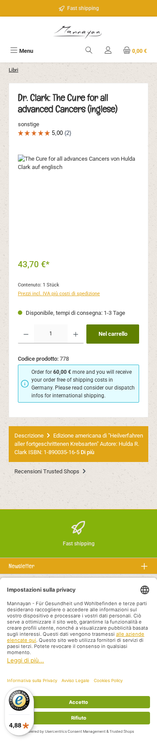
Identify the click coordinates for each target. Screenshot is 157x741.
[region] (78, 204)
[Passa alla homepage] (78, 31)
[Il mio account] (108, 51)
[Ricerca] (89, 51)
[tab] (78, 444)
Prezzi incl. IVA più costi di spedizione (59, 293)
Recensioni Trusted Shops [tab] (47, 471)
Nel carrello (113, 334)
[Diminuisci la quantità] (26, 334)
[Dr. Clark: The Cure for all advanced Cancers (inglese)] (78, 204)
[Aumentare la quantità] (76, 334)
